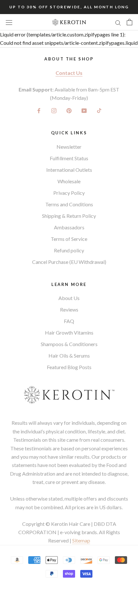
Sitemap (81, 540)
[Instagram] (53, 110)
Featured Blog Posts (69, 367)
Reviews (69, 309)
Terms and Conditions (69, 204)
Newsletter (69, 147)
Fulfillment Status (69, 158)
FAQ (69, 321)
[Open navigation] (9, 22)
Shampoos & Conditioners (69, 344)
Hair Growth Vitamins (69, 332)
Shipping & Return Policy (69, 216)
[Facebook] (38, 110)
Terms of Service (69, 239)
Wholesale (69, 181)
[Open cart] (129, 22)
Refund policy (69, 250)
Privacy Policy (69, 193)
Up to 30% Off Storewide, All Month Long (69, 6)
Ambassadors (69, 227)
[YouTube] (84, 110)
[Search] (118, 22)
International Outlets (69, 170)
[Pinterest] (69, 110)
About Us (69, 298)
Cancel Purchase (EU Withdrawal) (69, 262)
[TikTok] (99, 110)
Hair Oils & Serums (69, 355)
